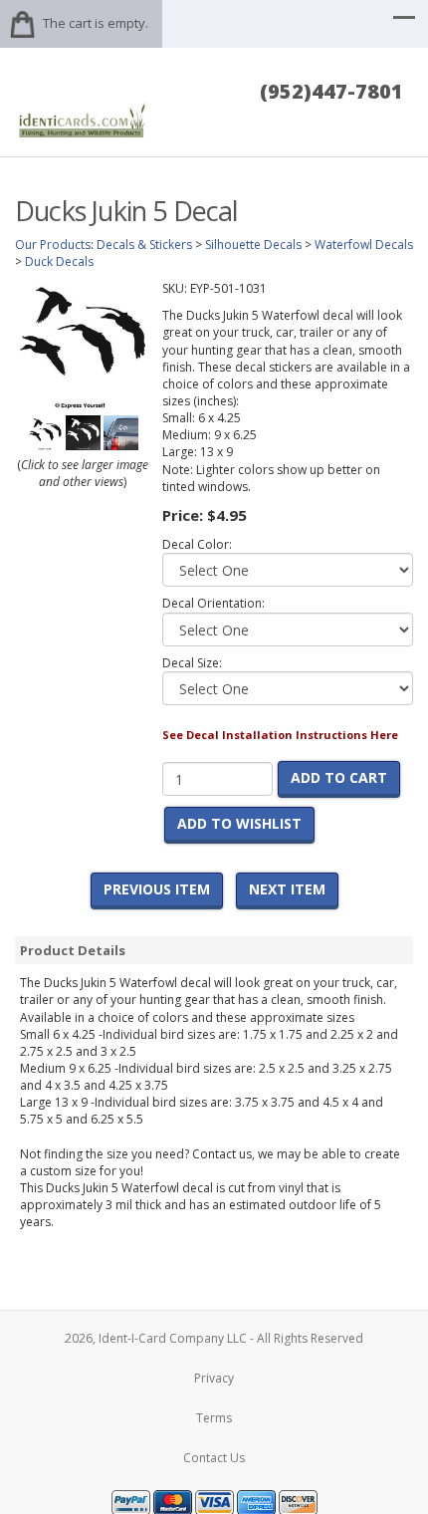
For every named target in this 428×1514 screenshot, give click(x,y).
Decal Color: (197, 544)
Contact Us (214, 1457)
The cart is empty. (95, 23)
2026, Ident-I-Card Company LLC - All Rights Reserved (214, 1338)
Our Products (53, 244)
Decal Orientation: (213, 603)
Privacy (214, 1378)
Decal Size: (192, 662)
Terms (214, 1417)
